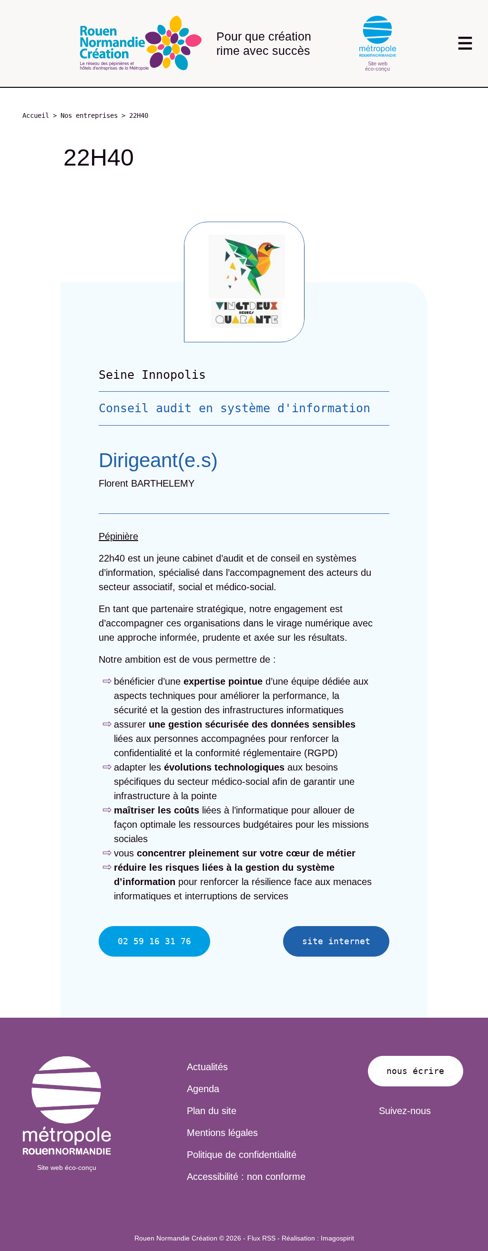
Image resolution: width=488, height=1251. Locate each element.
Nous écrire (415, 1071)
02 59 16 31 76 (154, 941)
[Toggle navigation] (464, 43)
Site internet (336, 941)
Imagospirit (337, 1238)
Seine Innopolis (152, 375)
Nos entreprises (89, 115)
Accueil (35, 115)
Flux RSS (261, 1238)
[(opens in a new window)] (66, 1105)
